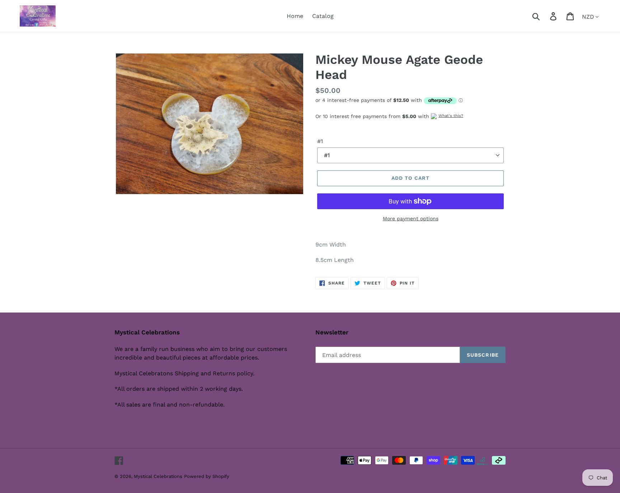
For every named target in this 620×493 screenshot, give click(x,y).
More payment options (410, 218)
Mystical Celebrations (158, 476)
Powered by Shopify (206, 476)
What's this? (450, 115)
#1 (320, 141)
